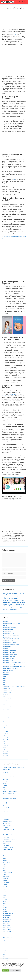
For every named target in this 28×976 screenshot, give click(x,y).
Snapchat (5, 787)
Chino (4, 903)
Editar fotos (6, 843)
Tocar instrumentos (8, 913)
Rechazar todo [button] (5, 973)
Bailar (4, 868)
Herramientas (6, 708)
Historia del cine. (7, 710)
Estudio (5, 704)
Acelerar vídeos (7, 814)
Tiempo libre (6, 739)
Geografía (5, 878)
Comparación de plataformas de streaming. (14, 686)
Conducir (5, 860)
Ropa (4, 948)
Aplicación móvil (7, 646)
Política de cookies (6, 968)
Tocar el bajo (6, 923)
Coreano (5, 907)
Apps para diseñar (7, 937)
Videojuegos (6, 755)
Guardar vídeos (7, 825)
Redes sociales (6, 728)
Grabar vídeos (6, 815)
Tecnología (5, 737)
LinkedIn (5, 785)
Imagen (4, 712)
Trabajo (5, 741)
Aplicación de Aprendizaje (9, 627)
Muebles (5, 954)
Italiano (4, 909)
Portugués (5, 889)
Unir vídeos (6, 804)
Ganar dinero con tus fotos (10, 839)
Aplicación (5, 621)
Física (4, 874)
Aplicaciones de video (8, 658)
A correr (5, 884)
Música (4, 722)
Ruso (4, 905)
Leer (4, 866)
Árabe (4, 895)
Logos (4, 942)
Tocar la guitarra (7, 915)
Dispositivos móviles (8, 698)
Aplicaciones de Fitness (9, 652)
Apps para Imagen (7, 834)
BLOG (4, 678)
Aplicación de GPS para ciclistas (11, 635)
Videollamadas (6, 806)
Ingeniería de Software (8, 718)
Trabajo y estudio (7, 743)
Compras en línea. (7, 690)
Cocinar (5, 870)
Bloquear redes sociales (9, 793)
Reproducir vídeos (7, 821)
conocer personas (7, 694)
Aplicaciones (6, 648)
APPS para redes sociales (9, 776)
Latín (4, 897)
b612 (15, 34)
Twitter (4, 783)
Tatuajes (5, 956)
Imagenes (5, 714)
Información (6, 716)
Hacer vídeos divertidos (9, 829)
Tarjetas (5, 941)
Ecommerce (6, 702)
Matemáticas (6, 876)
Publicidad (5, 726)
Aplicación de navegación (9, 642)
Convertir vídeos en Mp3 (9, 808)
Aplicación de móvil (8, 640)
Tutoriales (5, 745)
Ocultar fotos (6, 837)
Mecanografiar (6, 862)
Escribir (4, 864)
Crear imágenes (7, 841)
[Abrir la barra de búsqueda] (19, 2)
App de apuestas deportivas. (10, 668)
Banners (5, 944)
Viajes (4, 747)
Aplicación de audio (8, 629)
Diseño (4, 696)
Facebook (5, 779)
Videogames (6, 753)
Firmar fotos (6, 845)
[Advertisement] (14, 19)
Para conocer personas (9, 724)
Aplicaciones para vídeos (9, 798)
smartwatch (6, 733)
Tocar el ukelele (7, 929)
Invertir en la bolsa (7, 872)
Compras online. (7, 692)
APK (14, 179)
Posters (5, 946)
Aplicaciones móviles (8, 660)
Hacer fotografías (7, 849)
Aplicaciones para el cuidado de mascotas (14, 666)
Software (5, 735)
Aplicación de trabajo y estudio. (11, 644)
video (4, 749)
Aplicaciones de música (9, 656)
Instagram (5, 781)
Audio (4, 676)
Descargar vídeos (7, 802)
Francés (5, 887)
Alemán (5, 901)
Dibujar (4, 858)
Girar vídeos (6, 810)
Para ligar (5, 772)
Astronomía (6, 674)
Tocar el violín (6, 925)
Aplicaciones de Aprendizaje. (10, 650)
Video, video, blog (7, 751)
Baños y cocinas (7, 952)
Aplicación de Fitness (8, 633)
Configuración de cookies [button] (15, 970)
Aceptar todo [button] (5, 970)
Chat (4, 682)
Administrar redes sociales (10, 791)
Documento (6, 700)
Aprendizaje (6, 672)
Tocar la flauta (6, 921)
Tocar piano (6, 917)
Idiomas (5, 886)
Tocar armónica (7, 931)
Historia (5, 880)
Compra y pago (7, 688)
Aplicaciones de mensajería (10, 654)
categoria (5, 680)
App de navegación (8, 670)
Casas (4, 950)
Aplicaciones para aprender (10, 855)
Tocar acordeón (7, 927)
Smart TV (5, 732)
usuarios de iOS (6, 395)
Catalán (5, 911)
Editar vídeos (6, 812)
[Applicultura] (7, 2)
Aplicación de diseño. (8, 631)
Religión (5, 730)
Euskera (5, 899)
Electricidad (6, 882)
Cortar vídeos (6, 823)
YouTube (5, 789)
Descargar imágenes (8, 847)
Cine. (4, 684)
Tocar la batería (7, 919)
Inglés (4, 891)
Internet (5, 720)
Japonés (5, 893)
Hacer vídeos (6, 827)
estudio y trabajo (7, 706)
